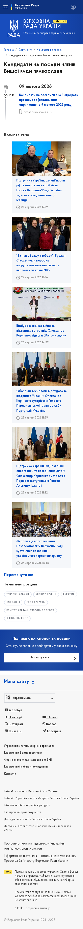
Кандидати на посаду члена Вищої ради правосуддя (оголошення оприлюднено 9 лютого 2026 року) (49, 100)
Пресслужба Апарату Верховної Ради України (36, 861)
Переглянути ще (18, 575)
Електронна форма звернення (23, 752)
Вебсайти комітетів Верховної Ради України (31, 791)
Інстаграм (15, 724)
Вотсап (50, 724)
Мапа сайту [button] (16, 681)
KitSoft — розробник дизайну (32, 908)
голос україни (36, 602)
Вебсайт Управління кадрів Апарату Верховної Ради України (41, 798)
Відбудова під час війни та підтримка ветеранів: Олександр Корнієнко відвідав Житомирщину (41, 330)
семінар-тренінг (46, 594)
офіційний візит (17, 618)
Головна (9, 50)
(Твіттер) (15, 717)
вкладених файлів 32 (38, 112)
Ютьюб (51, 717)
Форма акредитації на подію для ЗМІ (28, 759)
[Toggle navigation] (5, 7)
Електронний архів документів (23, 812)
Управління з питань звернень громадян (29, 746)
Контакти (10, 773)
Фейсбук (15, 710)
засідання (13, 602)
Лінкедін (15, 731)
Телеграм (53, 731)
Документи (25, 50)
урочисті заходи (17, 594)
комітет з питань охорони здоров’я (30, 610)
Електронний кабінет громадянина (26, 766)
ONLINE (60, 21)
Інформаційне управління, (58, 856)
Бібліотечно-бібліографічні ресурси (27, 805)
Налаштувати (39, 657)
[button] (29, 698)
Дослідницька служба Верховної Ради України (32, 819)
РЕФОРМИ (69, 594)
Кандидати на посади (49, 50)
